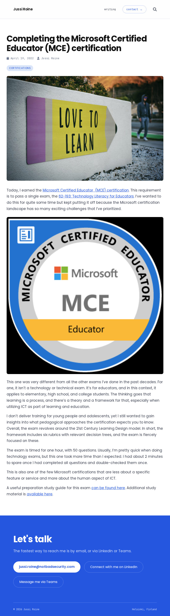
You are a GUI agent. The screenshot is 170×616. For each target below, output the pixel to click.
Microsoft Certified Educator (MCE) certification (86, 190)
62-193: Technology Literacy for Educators (96, 196)
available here (39, 494)
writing (110, 9)
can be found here (108, 487)
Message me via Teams (38, 581)
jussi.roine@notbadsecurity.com (47, 566)
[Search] (155, 9)
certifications (20, 68)
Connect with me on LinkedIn (113, 566)
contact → (134, 9)
